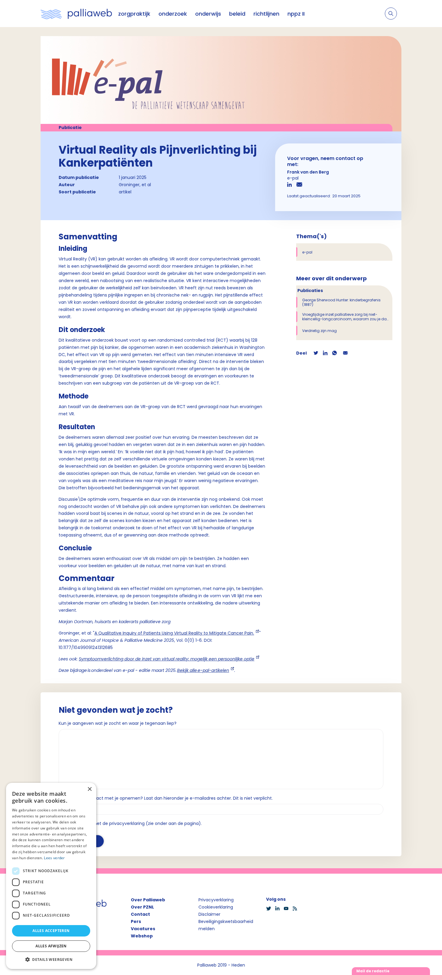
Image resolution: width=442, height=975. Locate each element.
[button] (51, 959)
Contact (140, 914)
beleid (237, 13)
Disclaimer (209, 914)
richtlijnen (266, 13)
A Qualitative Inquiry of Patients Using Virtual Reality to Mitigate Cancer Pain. (174, 633)
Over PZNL (142, 907)
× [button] (89, 789)
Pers (136, 921)
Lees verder (54, 857)
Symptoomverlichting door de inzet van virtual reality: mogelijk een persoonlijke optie (166, 659)
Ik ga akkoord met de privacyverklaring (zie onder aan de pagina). (133, 823)
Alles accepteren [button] (50, 930)
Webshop (142, 936)
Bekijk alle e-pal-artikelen (203, 670)
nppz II (296, 13)
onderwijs (208, 13)
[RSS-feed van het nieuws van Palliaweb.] (296, 908)
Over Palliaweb (148, 900)
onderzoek (172, 13)
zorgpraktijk (134, 13)
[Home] (76, 13)
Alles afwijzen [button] (51, 946)
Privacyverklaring (216, 900)
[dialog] (51, 876)
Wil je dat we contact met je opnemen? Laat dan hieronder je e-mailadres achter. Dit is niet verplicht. (166, 798)
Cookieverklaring (215, 907)
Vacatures (143, 929)
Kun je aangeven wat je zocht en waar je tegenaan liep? (117, 723)
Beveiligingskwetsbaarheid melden (225, 925)
